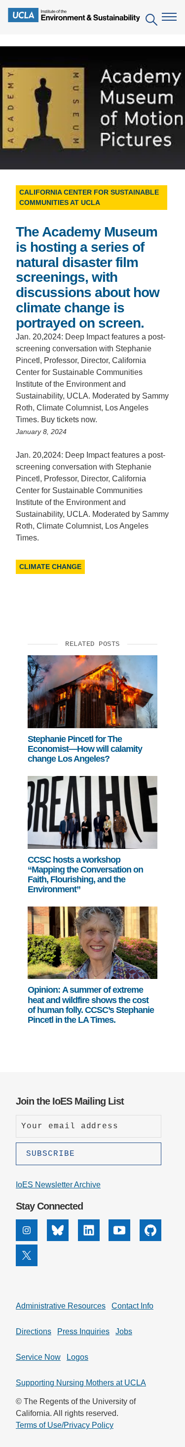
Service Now (38, 1357)
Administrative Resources (61, 1306)
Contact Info (132, 1306)
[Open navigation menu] (169, 17)
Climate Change (50, 567)
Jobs (123, 1331)
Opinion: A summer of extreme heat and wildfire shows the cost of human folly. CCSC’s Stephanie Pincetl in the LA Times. (91, 1005)
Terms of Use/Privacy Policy (64, 1425)
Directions (33, 1331)
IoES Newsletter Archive (58, 1184)
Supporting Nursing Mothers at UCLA (81, 1383)
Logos (77, 1357)
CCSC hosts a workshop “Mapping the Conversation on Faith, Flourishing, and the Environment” (85, 875)
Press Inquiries (83, 1331)
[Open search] (151, 21)
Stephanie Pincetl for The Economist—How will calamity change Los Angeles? (85, 749)
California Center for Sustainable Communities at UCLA (89, 197)
